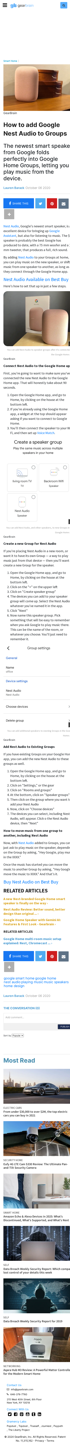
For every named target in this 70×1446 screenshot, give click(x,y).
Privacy (39, 1440)
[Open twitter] (10, 1414)
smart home (24, 978)
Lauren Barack (13, 188)
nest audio (12, 982)
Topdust (23, 1426)
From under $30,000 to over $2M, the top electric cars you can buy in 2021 (35, 1113)
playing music (32, 982)
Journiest (46, 1426)
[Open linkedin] (39, 1414)
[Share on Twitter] (40, 203)
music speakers (56, 982)
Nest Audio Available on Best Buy (35, 279)
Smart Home (10, 61)
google (9, 978)
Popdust (11, 1426)
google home (45, 978)
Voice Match (45, 433)
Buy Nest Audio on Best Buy (30, 882)
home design (14, 986)
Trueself (35, 1426)
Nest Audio (11, 226)
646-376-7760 (18, 1394)
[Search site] (63, 5)
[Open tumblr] (33, 1414)
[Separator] (9, 214)
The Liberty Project (19, 1429)
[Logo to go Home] (22, 6)
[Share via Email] (63, 204)
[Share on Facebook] (18, 203)
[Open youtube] (27, 1414)
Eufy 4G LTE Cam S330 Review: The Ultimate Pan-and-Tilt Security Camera (35, 1166)
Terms (50, 1440)
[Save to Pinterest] (52, 203)
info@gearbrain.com (22, 1389)
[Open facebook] (16, 1414)
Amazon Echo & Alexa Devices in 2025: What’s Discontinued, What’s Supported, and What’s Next (36, 1218)
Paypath (58, 1426)
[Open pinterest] (21, 1414)
